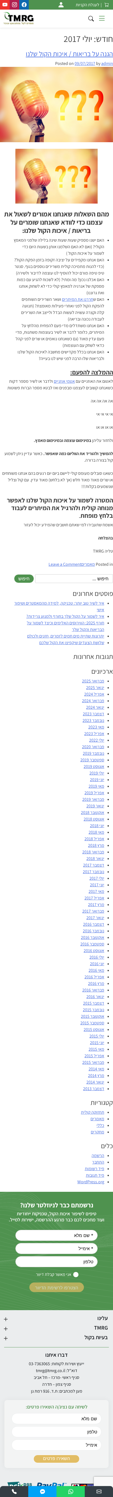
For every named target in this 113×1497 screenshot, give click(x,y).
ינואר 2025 (95, 687)
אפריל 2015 (94, 1056)
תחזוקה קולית (92, 1112)
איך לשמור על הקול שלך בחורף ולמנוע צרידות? (65, 616)
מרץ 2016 (96, 983)
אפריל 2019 (94, 793)
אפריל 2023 (94, 733)
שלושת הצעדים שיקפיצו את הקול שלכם (71, 642)
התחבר (98, 1162)
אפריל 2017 (94, 898)
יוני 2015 (97, 1042)
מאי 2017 (96, 891)
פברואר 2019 (93, 799)
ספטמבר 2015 (92, 1023)
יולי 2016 (96, 957)
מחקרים (97, 1132)
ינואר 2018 (95, 858)
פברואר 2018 (93, 852)
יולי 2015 (96, 1036)
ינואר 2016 (95, 996)
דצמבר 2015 (93, 1003)
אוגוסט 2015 (94, 1029)
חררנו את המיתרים (77, 299)
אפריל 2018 (94, 839)
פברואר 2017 (93, 911)
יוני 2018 (97, 826)
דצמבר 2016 (93, 924)
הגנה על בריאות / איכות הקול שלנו (69, 53)
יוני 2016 (97, 964)
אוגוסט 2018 (94, 819)
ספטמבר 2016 (92, 944)
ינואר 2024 (95, 707)
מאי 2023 (96, 727)
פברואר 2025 (93, 681)
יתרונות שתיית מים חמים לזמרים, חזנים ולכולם (65, 636)
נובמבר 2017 (93, 872)
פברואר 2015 (93, 1062)
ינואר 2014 (95, 1082)
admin (107, 63)
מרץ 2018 (96, 845)
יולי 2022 (96, 740)
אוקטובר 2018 (92, 812)
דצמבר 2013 (93, 1089)
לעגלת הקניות (87, 5)
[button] (99, 1491)
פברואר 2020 (93, 747)
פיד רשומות (94, 1169)
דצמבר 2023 (93, 714)
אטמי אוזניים (64, 381)
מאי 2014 (96, 1069)
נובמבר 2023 (93, 720)
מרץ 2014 (96, 1075)
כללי (100, 1125)
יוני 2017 (97, 885)
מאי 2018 (96, 832)
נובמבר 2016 (93, 931)
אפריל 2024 (94, 694)
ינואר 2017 (95, 918)
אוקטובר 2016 (92, 937)
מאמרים (88, 564)
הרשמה (98, 1155)
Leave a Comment (65, 564)
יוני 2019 (97, 779)
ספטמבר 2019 (92, 760)
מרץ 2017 (96, 904)
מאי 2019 (96, 786)
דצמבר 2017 (93, 865)
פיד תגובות (95, 1175)
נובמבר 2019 (93, 753)
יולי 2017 (96, 878)
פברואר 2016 (93, 990)
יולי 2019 (96, 773)
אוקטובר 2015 (92, 1016)
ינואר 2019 (95, 806)
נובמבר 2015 (93, 1010)
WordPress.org (90, 1182)
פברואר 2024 (93, 701)
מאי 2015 (96, 1049)
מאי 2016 (96, 970)
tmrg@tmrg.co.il (50, 1370)
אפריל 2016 (94, 977)
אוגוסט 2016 (94, 950)
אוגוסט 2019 (94, 766)
